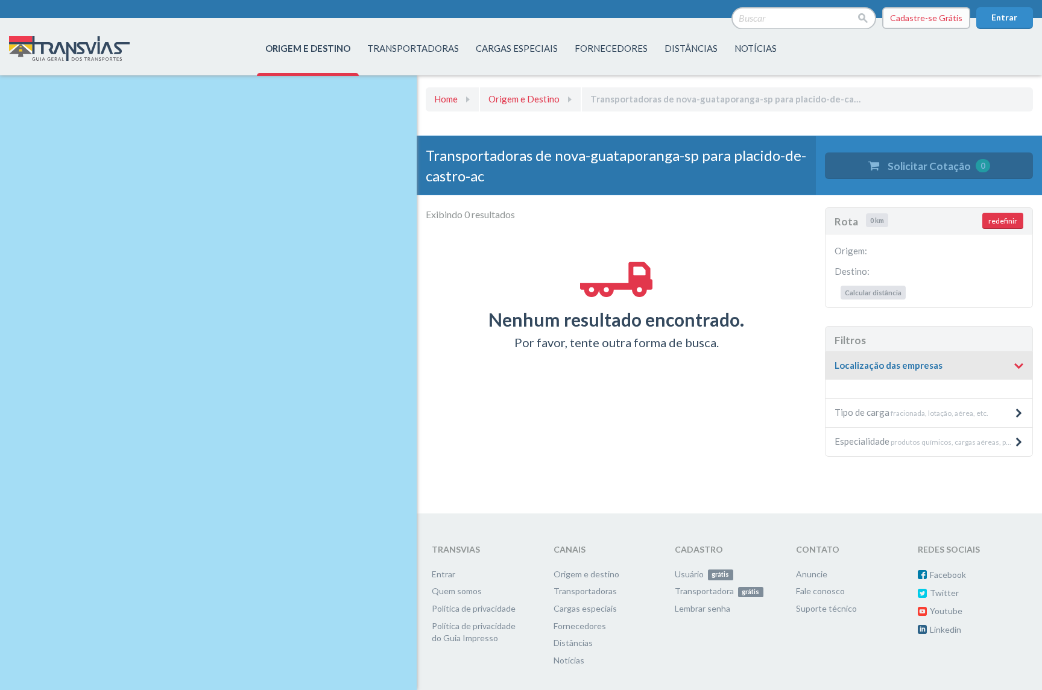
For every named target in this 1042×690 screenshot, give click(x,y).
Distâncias (573, 643)
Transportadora (717, 591)
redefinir (1002, 220)
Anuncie (811, 574)
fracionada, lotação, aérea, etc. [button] (911, 412)
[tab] (929, 366)
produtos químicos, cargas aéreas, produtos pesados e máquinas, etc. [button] (933, 441)
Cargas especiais (517, 48)
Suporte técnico (826, 608)
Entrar (1004, 17)
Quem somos (457, 591)
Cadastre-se (926, 18)
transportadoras (413, 48)
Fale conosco (820, 591)
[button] (929, 366)
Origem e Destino (524, 98)
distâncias (691, 48)
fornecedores (611, 48)
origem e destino (307, 48)
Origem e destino (586, 574)
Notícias (755, 48)
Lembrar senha (702, 608)
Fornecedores (580, 626)
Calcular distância (873, 292)
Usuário (702, 574)
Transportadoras (585, 591)
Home (446, 98)
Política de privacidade (474, 608)
